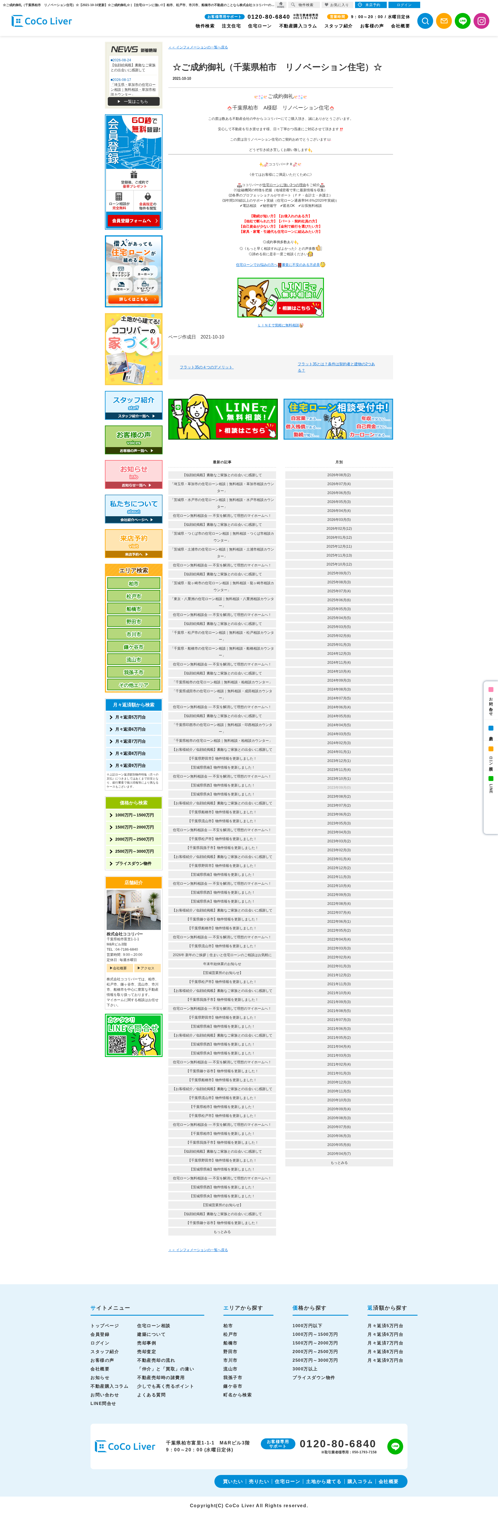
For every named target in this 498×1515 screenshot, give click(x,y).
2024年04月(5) (339, 725)
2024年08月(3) (339, 689)
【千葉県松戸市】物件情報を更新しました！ (222, 839)
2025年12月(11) (339, 546)
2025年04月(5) (339, 618)
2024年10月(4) (339, 671)
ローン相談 (491, 759)
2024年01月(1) (339, 752)
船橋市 (134, 609)
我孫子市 (134, 672)
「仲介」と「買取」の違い (165, 1368)
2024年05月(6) (339, 716)
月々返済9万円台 (130, 765)
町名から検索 (237, 1394)
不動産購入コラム (298, 25)
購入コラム (360, 1481)
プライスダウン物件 (133, 863)
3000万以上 (305, 1368)
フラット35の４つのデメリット (207, 367)
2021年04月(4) (339, 1047)
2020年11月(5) (339, 1091)
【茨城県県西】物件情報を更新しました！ (222, 785)
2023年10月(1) (339, 779)
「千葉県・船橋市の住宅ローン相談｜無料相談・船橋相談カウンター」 (222, 651)
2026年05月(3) (339, 502)
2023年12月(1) (339, 761)
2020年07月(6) (339, 1127)
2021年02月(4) (339, 1064)
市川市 (134, 634)
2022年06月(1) (339, 922)
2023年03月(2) (339, 841)
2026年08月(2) (339, 475)
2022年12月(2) (339, 868)
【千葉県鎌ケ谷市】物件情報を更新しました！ (222, 919)
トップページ (104, 1325)
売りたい (259, 1481)
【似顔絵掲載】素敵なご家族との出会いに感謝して (222, 475)
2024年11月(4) (339, 663)
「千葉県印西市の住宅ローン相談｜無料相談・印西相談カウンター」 (222, 728)
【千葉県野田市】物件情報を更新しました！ (222, 758)
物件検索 (205, 25)
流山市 (134, 660)
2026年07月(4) (339, 484)
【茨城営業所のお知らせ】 (222, 973)
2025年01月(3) (339, 645)
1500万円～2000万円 (134, 827)
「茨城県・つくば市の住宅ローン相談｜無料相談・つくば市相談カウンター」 (222, 537)
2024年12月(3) (339, 654)
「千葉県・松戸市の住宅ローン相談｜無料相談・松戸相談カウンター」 (222, 636)
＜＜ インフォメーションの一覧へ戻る (198, 47)
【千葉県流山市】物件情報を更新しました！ (222, 821)
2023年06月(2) (339, 814)
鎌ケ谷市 (134, 647)
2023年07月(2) (339, 805)
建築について (151, 1334)
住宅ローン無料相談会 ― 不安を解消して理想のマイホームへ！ (222, 516)
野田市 (134, 622)
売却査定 (146, 1351)
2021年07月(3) (339, 1020)
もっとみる (222, 1232)
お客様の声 (372, 25)
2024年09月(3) (339, 680)
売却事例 (146, 1342)
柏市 (134, 584)
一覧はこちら (136, 101)
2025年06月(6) (339, 600)
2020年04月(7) (339, 1154)
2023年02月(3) (339, 850)
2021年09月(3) (339, 1002)
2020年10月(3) (339, 1100)
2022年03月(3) (339, 948)
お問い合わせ (491, 704)
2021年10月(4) (339, 993)
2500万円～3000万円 (134, 851)
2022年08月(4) (339, 904)
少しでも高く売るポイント (165, 1386)
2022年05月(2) (339, 930)
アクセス (147, 968)
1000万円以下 (307, 1325)
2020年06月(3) (339, 1136)
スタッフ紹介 (339, 25)
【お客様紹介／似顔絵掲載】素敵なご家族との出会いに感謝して (222, 750)
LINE (491, 789)
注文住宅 (231, 25)
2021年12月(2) (339, 975)
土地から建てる (324, 1481)
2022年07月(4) (339, 913)
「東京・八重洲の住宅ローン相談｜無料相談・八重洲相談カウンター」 (222, 602)
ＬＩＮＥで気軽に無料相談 (278, 325)
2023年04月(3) (339, 832)
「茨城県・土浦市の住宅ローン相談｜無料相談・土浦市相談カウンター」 (222, 552)
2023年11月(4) (339, 770)
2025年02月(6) (339, 636)
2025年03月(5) (339, 627)
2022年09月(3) (339, 895)
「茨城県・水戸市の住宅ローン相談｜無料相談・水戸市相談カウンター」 (222, 503)
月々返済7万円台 (130, 741)
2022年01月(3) (339, 966)
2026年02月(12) (339, 529)
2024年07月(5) (339, 698)
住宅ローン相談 (154, 1325)
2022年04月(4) (339, 939)
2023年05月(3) (339, 823)
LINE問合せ (103, 1403)
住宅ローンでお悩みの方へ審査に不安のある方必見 (278, 265)
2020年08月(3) (339, 1118)
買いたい (233, 1481)
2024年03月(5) (339, 734)
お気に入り (339, 5)
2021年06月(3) (339, 1029)
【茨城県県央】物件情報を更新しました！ (222, 794)
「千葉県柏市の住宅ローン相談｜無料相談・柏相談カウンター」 (222, 682)
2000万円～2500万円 (134, 839)
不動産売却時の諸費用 (161, 1377)
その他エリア (133, 685)
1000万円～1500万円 (134, 815)
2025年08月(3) (339, 582)
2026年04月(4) (339, 511)
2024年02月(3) (339, 743)
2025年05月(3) (339, 609)
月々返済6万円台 (130, 729)
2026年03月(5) (339, 520)
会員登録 (100, 1334)
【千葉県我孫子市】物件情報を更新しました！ (222, 848)
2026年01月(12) (339, 538)
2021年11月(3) (339, 984)
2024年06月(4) (339, 707)
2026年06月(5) (339, 493)
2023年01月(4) (339, 859)
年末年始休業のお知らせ (222, 964)
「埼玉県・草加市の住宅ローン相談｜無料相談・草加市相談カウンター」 (222, 487)
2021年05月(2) (339, 1038)
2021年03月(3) (339, 1055)
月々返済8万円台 (130, 753)
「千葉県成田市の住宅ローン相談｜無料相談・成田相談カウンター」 (222, 694)
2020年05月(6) (339, 1145)
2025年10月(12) (339, 564)
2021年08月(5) (339, 1011)
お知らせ (100, 1377)
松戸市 (134, 596)
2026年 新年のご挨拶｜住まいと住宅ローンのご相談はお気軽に (222, 955)
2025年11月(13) (339, 555)
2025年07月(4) (339, 591)
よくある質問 (151, 1394)
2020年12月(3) (339, 1082)
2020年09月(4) (339, 1109)
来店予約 (491, 734)
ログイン (100, 1342)
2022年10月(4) (339, 886)
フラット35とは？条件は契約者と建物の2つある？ (336, 367)
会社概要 (400, 25)
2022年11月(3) (339, 877)
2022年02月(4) (339, 957)
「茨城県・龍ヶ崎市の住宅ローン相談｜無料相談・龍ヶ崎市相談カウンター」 (222, 586)
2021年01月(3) (339, 1073)
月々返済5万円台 (130, 717)
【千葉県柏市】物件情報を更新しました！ (222, 1107)
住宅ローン (260, 25)
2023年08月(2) (339, 797)
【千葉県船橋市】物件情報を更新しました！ (222, 812)
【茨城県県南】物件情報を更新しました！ (222, 767)
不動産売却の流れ (156, 1360)
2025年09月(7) (339, 573)
